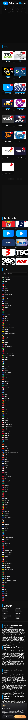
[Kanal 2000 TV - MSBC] (20, 87)
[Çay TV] (20, 71)
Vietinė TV (18, 608)
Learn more (11, 713)
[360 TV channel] (20, 103)
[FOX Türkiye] (8, 166)
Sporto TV (5, 613)
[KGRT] (8, 151)
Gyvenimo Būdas (6, 615)
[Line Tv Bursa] (8, 135)
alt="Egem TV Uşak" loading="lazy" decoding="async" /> (7, 92)
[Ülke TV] (8, 119)
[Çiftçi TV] (8, 71)
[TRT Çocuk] (8, 103)
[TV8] (20, 55)
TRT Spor (8, 61)
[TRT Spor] (8, 55)
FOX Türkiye (7, 173)
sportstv (20, 125)
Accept (20, 716)
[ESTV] (20, 135)
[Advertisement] (14, 29)
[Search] (4, 274)
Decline (8, 716)
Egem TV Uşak (8, 93)
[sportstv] (20, 119)
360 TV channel (20, 109)
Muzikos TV (18, 611)
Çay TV (20, 77)
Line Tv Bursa (8, 141)
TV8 (20, 61)
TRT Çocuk (8, 109)
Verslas (17, 615)
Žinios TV (5, 611)
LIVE (4, 116)
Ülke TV (8, 125)
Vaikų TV (5, 618)
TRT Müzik (20, 157)
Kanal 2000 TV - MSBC (20, 93)
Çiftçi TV (8, 77)
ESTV (20, 141)
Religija (17, 618)
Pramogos (18, 613)
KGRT (8, 157)
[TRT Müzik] (20, 151)
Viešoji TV (5, 608)
